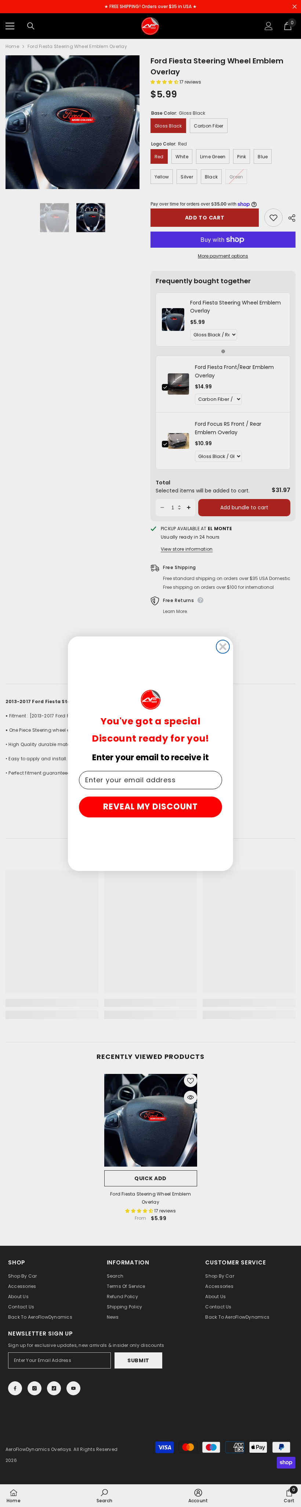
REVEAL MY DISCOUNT (150, 806)
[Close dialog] (222, 646)
